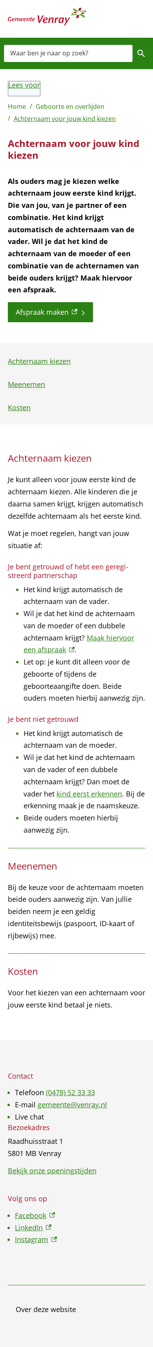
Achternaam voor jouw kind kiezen (65, 118)
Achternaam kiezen (39, 361)
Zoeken (141, 53)
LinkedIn (33, 1227)
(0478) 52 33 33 (70, 1092)
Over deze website (46, 1309)
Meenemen (26, 384)
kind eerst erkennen (89, 793)
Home (17, 106)
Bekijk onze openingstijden (52, 1170)
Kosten (19, 407)
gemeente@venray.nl (72, 1104)
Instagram (36, 1239)
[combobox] (68, 53)
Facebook (35, 1215)
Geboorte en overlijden (70, 106)
